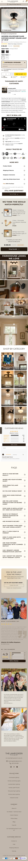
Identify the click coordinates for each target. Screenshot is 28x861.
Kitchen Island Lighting (14, 794)
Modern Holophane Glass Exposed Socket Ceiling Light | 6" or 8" (19, 211)
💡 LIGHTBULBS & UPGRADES (12, 64)
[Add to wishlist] (12, 74)
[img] (8, 454)
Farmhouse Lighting (14, 777)
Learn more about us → (8, 703)
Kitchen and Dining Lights (14, 780)
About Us (14, 808)
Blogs (14, 821)
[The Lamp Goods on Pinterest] (17, 767)
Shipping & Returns (14, 847)
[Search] (23, 1)
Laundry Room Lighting (14, 784)
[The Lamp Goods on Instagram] (11, 767)
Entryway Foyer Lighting (14, 791)
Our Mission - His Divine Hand (14, 811)
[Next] (25, 20)
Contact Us (14, 841)
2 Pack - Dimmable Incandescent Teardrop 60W (19, 222)
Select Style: (9, 48)
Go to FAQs (13, 194)
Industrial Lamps (14, 797)
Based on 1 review (14, 433)
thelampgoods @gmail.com (15, 761)
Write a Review (14, 661)
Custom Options (14, 815)
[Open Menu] (2, 1)
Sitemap (14, 851)
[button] (4, 43)
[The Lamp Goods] (12, 1)
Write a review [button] (14, 444)
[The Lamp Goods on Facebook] (14, 767)
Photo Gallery (14, 818)
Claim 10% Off (14, 585)
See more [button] (23, 91)
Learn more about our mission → (10, 740)
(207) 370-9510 (15, 763)
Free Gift (14, 825)
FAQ (14, 844)
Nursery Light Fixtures (14, 787)
